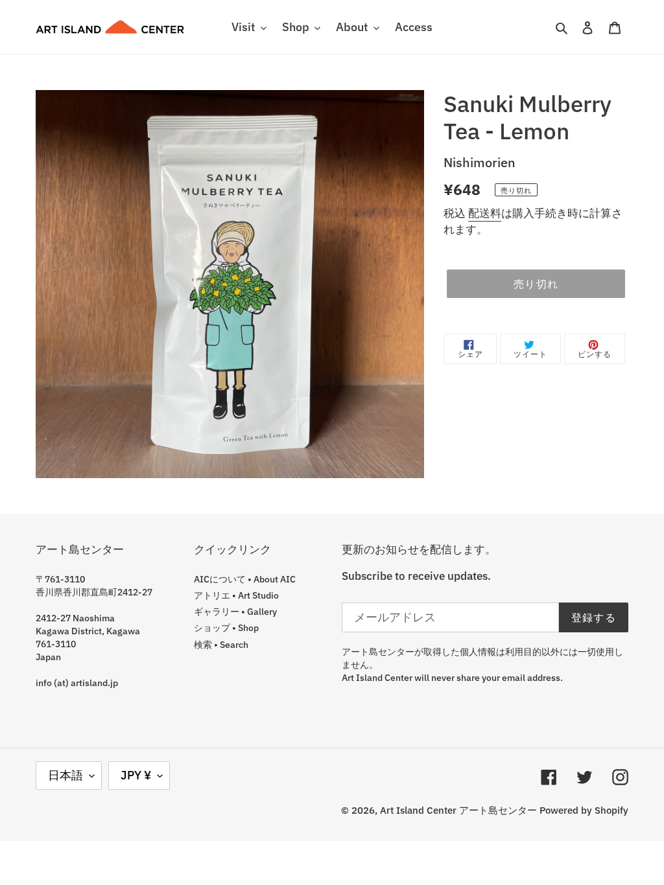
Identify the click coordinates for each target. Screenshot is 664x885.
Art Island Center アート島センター (458, 810)
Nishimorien (480, 162)
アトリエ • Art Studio (236, 595)
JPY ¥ (136, 775)
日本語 (65, 775)
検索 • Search (221, 644)
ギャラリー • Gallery (235, 611)
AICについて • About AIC (245, 579)
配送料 (484, 213)
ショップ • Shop (226, 628)
